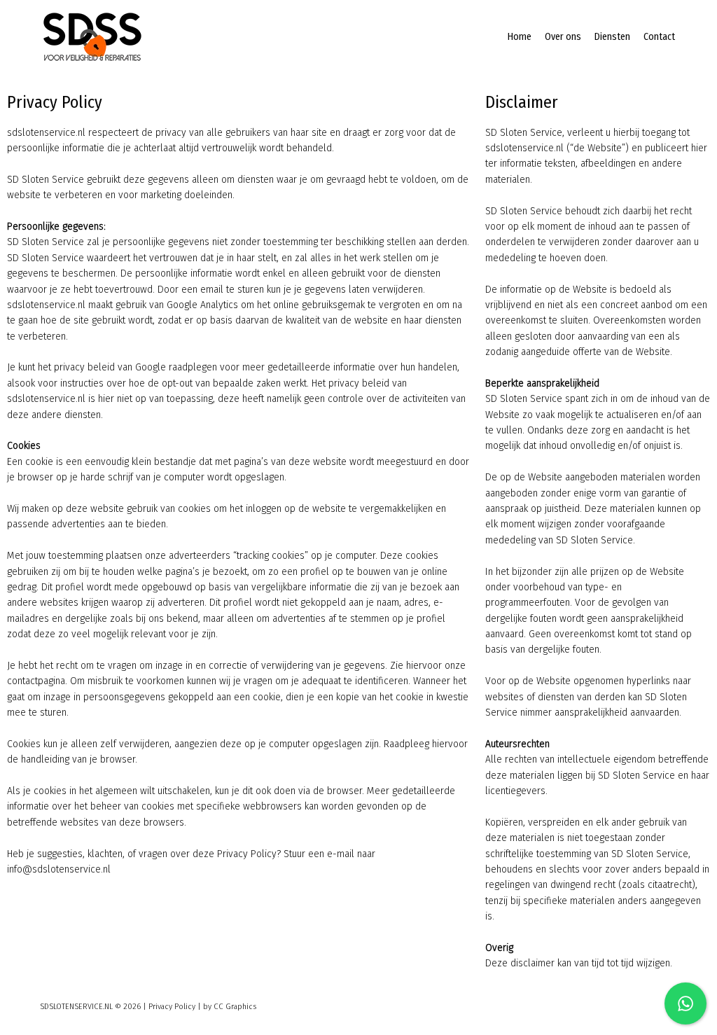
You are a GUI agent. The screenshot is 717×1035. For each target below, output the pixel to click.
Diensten (612, 37)
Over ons (563, 37)
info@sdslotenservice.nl (59, 869)
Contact (659, 37)
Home (519, 37)
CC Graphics (235, 1006)
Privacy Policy (171, 1006)
